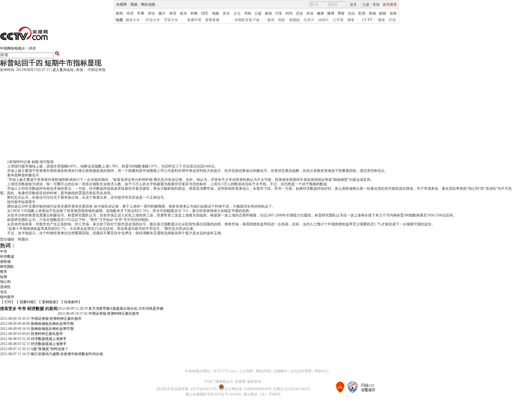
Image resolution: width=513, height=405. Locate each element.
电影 (281, 20)
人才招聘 (246, 371)
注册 (365, 5)
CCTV (367, 20)
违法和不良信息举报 (172, 389)
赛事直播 (212, 20)
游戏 (393, 13)
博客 (341, 13)
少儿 (236, 13)
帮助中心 (322, 371)
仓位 (3, 292)
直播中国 (194, 20)
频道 (381, 20)
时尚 (289, 13)
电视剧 (294, 20)
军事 (140, 13)
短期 (3, 277)
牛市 (3, 251)
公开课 (338, 20)
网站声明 (263, 371)
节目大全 (171, 20)
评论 (151, 13)
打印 (8, 302)
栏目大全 (153, 20)
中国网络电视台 (12, 48)
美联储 (5, 262)
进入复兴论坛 (63, 70)
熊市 (3, 272)
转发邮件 (71, 302)
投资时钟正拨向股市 (47, 334)
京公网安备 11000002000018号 (248, 389)
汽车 (278, 13)
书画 (247, 13)
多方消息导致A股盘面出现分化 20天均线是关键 (125, 308)
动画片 (323, 20)
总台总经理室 (301, 371)
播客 (350, 20)
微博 (330, 13)
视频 (133, 4)
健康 (320, 13)
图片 (162, 13)
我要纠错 (27, 302)
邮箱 (382, 13)
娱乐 (183, 13)
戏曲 (215, 13)
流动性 (5, 287)
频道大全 (133, 20)
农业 (310, 13)
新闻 (119, 13)
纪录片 (309, 20)
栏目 (392, 20)
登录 (353, 5)
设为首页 (390, 4)
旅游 (268, 13)
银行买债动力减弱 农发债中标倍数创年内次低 (67, 354)
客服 (376, 4)
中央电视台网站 (197, 371)
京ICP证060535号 (203, 389)
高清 (270, 20)
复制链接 (49, 302)
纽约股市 (7, 297)
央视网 (121, 4)
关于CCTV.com (224, 371)
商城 (372, 13)
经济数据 (7, 256)
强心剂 (5, 282)
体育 (172, 13)
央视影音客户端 (247, 20)
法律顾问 (280, 371)
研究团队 (7, 267)
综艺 (204, 13)
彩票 (361, 13)
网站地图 (148, 4)
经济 (130, 13)
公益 (258, 13)
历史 (299, 13)
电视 (119, 20)
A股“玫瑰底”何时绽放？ (49, 349)
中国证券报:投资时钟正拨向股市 (113, 313)
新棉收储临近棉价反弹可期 (52, 324)
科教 (194, 13)
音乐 (226, 13)
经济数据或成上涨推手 (48, 339)
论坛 (351, 13)
